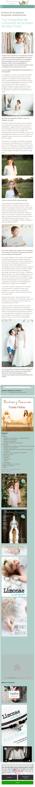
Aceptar (17, 782)
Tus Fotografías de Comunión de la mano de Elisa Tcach (17, 23)
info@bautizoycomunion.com (17, 392)
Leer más (14, 772)
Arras (4, 435)
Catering (6, 457)
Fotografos (7, 462)
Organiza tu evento (8, 454)
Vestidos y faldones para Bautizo (13, 443)
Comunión (6, 444)
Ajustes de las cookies (25, 777)
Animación (7, 456)
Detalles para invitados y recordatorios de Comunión (19, 446)
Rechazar (9, 777)
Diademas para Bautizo (10, 439)
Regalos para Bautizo (10, 441)
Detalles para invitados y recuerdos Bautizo (16, 438)
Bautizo (5, 436)
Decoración (7, 459)
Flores (5, 460)
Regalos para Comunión (11, 447)
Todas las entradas (8, 465)
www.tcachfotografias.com (17, 373)
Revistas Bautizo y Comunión (11, 464)
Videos (5, 467)
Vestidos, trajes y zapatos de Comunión (15, 452)
